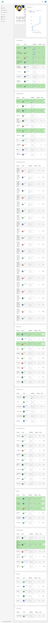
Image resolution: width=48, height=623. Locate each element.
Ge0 (27, 52)
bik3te (27, 85)
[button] (45, 2)
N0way (27, 80)
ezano (27, 61)
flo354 (25, 366)
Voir (43, 170)
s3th (25, 114)
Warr (25, 169)
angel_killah (26, 463)
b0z (24, 357)
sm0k (25, 223)
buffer (26, 405)
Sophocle (25, 555)
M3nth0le (27, 71)
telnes (25, 343)
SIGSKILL (25, 333)
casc (26, 502)
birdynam (27, 75)
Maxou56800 (26, 125)
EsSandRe (25, 338)
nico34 (27, 66)
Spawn (25, 153)
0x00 (25, 482)
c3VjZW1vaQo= (28, 47)
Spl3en (25, 543)
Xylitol (25, 134)
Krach (25, 352)
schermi (26, 615)
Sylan (27, 56)
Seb (26, 415)
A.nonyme (27, 401)
